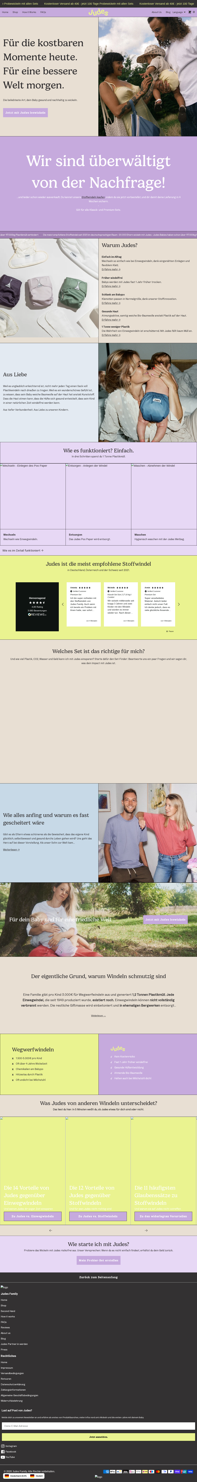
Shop (15, 12)
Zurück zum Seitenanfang (98, 1277)
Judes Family (19, 1471)
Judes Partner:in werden (14, 1344)
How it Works (29, 12)
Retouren (6, 1378)
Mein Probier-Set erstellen (98, 1260)
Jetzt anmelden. (98, 1436)
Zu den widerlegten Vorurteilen (163, 1216)
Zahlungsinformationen (13, 1389)
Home (5, 12)
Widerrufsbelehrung (12, 1400)
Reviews (5, 1327)
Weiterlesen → (11, 849)
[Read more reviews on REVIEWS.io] (37, 615)
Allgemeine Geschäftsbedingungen (19, 1395)
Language (178, 12)
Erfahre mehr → (111, 269)
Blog (168, 12)
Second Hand (8, 1311)
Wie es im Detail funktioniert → (22, 550)
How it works (8, 1316)
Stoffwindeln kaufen (93, 197)
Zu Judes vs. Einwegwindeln (33, 1216)
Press (4, 1349)
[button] (63, 604)
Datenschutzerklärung (13, 1384)
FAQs (43, 12)
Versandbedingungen (12, 1373)
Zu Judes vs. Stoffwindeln (98, 1216)
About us (5, 1333)
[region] (121, 604)
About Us (157, 12)
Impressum (7, 1367)
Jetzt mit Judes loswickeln (25, 112)
